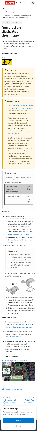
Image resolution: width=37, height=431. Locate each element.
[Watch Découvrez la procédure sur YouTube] (18, 371)
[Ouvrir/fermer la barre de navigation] (3, 2)
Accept (18, 420)
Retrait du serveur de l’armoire (18, 234)
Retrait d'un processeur (13, 337)
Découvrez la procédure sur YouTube (15, 361)
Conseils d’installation (19, 105)
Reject (18, 426)
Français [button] (25, 3)
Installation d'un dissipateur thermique (18, 327)
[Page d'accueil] (3, 8)
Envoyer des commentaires (13, 389)
